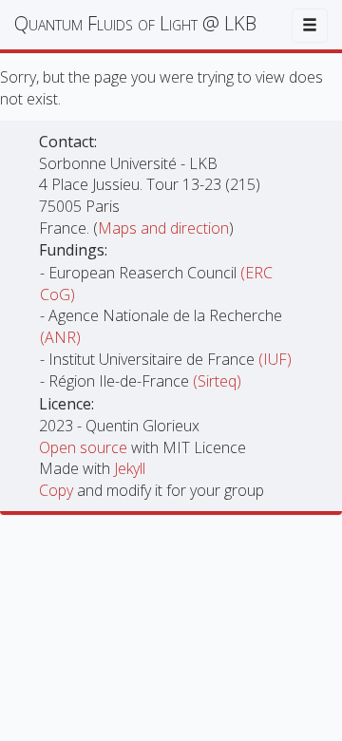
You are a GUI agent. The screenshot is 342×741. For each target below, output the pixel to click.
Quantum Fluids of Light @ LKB (135, 23)
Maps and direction (163, 228)
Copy (58, 490)
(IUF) (275, 359)
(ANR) (60, 337)
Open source (85, 447)
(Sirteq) (217, 380)
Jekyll (129, 468)
